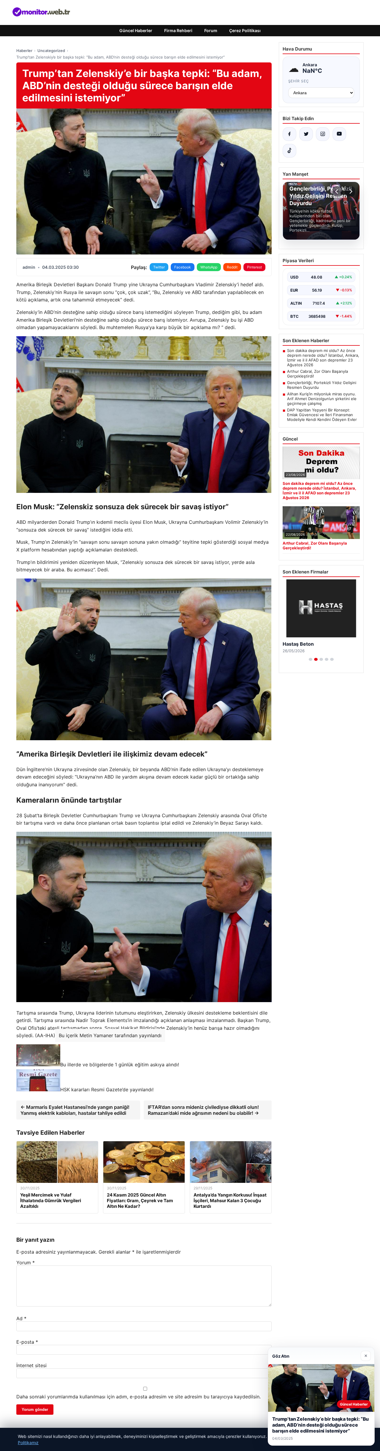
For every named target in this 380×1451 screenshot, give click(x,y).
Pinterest (254, 267)
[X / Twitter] (306, 134)
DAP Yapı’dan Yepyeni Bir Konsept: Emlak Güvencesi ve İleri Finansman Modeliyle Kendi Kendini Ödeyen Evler (322, 415)
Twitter (159, 267)
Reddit (232, 267)
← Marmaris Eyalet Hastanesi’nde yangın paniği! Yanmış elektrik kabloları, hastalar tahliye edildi (74, 1110)
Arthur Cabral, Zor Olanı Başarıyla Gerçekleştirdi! (317, 373)
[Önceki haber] (337, 191)
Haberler (24, 50)
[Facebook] (289, 134)
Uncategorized (51, 50)
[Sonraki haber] (350, 191)
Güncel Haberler (135, 30)
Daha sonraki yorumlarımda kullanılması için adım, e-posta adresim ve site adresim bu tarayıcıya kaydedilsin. (138, 1397)
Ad (21, 1318)
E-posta (27, 1342)
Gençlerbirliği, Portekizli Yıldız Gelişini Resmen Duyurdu (321, 385)
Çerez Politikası (245, 30)
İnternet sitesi (31, 1365)
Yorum (25, 1263)
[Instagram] (323, 134)
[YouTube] (339, 134)
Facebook (182, 267)
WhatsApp (208, 267)
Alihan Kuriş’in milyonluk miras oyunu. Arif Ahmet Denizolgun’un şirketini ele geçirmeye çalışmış (322, 399)
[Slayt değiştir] (310, 659)
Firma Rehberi (178, 30)
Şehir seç (298, 81)
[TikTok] (289, 151)
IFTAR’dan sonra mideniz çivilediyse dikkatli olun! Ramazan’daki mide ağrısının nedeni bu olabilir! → (203, 1110)
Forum (210, 30)
